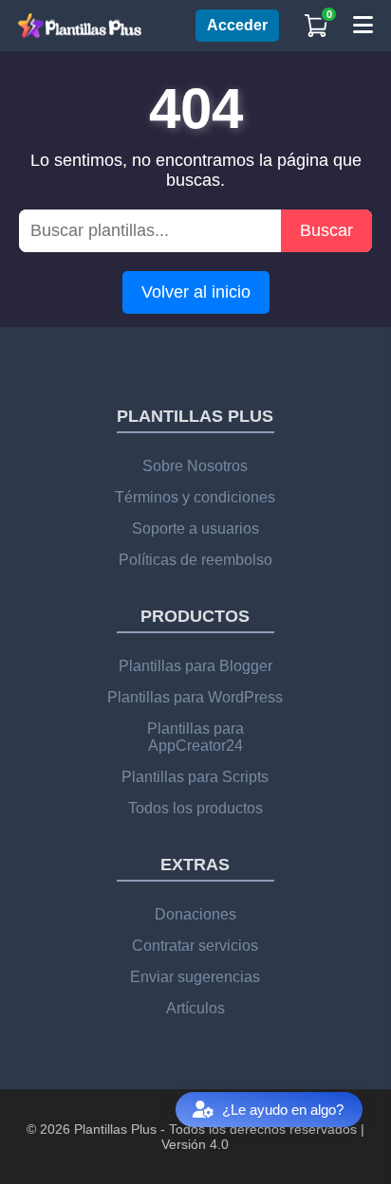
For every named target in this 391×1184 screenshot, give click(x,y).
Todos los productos (195, 808)
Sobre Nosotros (195, 466)
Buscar (326, 230)
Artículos (195, 1008)
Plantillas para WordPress (195, 697)
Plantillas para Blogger (195, 666)
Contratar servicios (195, 946)
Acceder (237, 25)
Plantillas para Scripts (195, 777)
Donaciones (195, 914)
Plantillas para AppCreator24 (195, 737)
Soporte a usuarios (195, 528)
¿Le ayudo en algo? (283, 1110)
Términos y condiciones (195, 497)
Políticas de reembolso (195, 560)
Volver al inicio (196, 291)
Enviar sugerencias (195, 977)
